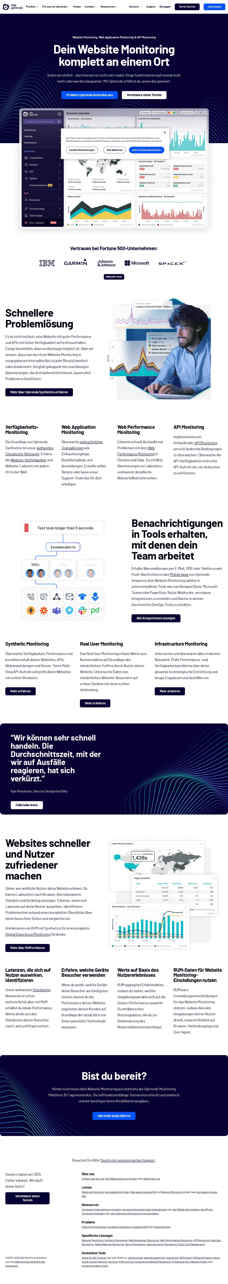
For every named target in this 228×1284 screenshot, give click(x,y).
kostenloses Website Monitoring (153, 1262)
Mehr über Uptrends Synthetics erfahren (39, 392)
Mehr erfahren (20, 691)
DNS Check (185, 1258)
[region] (115, 143)
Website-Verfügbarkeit (28, 460)
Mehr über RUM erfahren (27, 948)
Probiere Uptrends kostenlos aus (89, 95)
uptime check (135, 1258)
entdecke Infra (162, 1227)
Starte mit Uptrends (93, 1192)
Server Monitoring (135, 1244)
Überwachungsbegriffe (143, 1192)
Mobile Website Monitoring (109, 1244)
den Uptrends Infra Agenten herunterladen (134, 1213)
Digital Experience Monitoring (27, 934)
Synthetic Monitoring (116, 1240)
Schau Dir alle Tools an (94, 1258)
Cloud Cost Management (191, 1244)
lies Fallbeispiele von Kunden (121, 1179)
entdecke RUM (140, 1227)
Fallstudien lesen (114, 277)
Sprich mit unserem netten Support (128, 1160)
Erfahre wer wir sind (93, 1179)
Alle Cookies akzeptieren (146, 150)
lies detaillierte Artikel (117, 1192)
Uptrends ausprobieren (114, 1116)
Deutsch (134, 6)
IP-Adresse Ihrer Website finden (189, 1262)
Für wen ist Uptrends (54, 6)
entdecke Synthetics (119, 1227)
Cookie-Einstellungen (82, 150)
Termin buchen (187, 6)
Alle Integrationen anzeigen (156, 618)
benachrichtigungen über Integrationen (145, 1209)
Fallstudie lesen (27, 805)
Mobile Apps (179, 574)
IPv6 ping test (126, 1262)
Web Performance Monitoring (176, 1240)
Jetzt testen (214, 6)
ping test (113, 1262)
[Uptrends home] (13, 7)
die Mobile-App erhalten (186, 1209)
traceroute (172, 1258)
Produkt (31, 6)
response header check (95, 1266)
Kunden (89, 6)
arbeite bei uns (151, 1179)
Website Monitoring (172, 1192)
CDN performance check (206, 1258)
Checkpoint (41, 990)
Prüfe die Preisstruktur (94, 1227)
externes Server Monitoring (161, 1244)
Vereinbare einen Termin (144, 95)
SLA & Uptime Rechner (94, 1262)
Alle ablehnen (115, 150)
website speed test (154, 1258)
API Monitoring (206, 443)
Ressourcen (108, 6)
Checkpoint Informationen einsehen (102, 1209)
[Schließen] (164, 132)
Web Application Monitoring (144, 1240)
